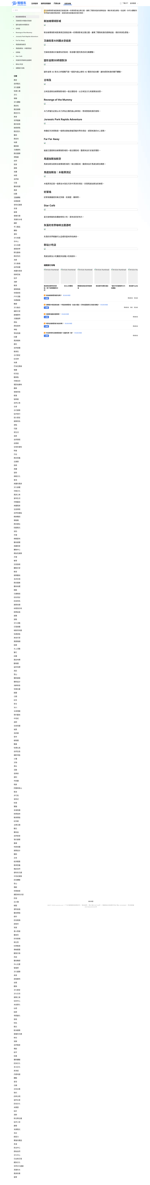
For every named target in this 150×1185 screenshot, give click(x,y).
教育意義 (17, 865)
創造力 (16, 1137)
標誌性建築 (18, 553)
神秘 (15, 329)
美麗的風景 (18, 484)
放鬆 (15, 619)
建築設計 (17, 850)
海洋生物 (17, 579)
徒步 (15, 278)
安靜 (15, 1041)
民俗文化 (17, 1104)
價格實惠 (17, 950)
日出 (15, 454)
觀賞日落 (17, 953)
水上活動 (17, 649)
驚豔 (15, 806)
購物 (15, 230)
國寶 (15, 693)
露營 (15, 1126)
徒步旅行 (17, 414)
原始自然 (17, 1151)
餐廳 (15, 370)
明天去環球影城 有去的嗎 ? (59, 323)
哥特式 (16, 799)
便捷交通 (17, 216)
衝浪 (15, 792)
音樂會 (16, 773)
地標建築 (17, 300)
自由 (15, 957)
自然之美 (17, 403)
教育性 (16, 351)
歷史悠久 (17, 131)
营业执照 (84, 905)
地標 (15, 142)
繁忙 (15, 652)
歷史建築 (17, 109)
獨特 (15, 854)
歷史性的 (17, 256)
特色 (15, 1023)
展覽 (15, 616)
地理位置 (17, 689)
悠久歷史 (17, 418)
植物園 (16, 740)
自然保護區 (18, 513)
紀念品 (16, 374)
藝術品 (16, 832)
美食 (15, 117)
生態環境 (17, 509)
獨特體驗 (17, 1060)
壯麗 (15, 337)
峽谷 (15, 1038)
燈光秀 (16, 942)
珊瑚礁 (16, 520)
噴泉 (15, 784)
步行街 (16, 795)
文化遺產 (17, 87)
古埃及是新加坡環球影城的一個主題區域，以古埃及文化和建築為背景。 (73, 91)
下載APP (125, 3)
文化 (15, 95)
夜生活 (16, 432)
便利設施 (17, 909)
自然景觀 (17, 348)
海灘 (15, 172)
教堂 (15, 572)
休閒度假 (17, 293)
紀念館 (16, 821)
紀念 (15, 700)
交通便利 (17, 150)
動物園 (16, 663)
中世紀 (16, 718)
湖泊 (15, 531)
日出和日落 (18, 1159)
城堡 (15, 729)
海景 (15, 260)
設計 (15, 1111)
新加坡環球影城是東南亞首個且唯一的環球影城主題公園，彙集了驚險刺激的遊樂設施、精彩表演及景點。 (87, 32)
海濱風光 (17, 1129)
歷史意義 (17, 458)
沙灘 (15, 759)
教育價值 (17, 817)
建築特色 (17, 421)
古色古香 (17, 1089)
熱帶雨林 (17, 814)
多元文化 (17, 1067)
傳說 (15, 1049)
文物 (15, 762)
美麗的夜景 (18, 271)
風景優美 (17, 340)
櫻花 (15, 344)
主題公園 (17, 825)
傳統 (15, 887)
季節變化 (17, 1016)
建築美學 (17, 249)
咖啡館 (16, 399)
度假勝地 (17, 979)
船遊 (15, 1012)
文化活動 (17, 623)
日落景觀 (17, 627)
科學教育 (17, 946)
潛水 (15, 766)
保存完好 (17, 597)
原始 (15, 322)
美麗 (15, 469)
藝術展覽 (17, 542)
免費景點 (17, 634)
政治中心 (17, 1148)
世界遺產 (17, 120)
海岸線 (16, 733)
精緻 (15, 590)
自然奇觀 (17, 267)
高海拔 (16, 1071)
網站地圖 (90, 901)
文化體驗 (17, 102)
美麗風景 (17, 506)
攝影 (15, 223)
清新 (15, 1115)
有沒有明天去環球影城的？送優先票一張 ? (64, 333)
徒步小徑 (17, 1122)
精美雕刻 (17, 517)
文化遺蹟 (17, 972)
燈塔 (15, 1019)
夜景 (15, 164)
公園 (15, 696)
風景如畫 (17, 1173)
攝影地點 (17, 755)
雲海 (15, 480)
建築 (15, 168)
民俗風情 (17, 920)
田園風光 (17, 528)
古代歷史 (17, 355)
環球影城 (130, 298)
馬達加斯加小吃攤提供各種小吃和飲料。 (60, 256)
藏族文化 (17, 1162)
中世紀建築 (18, 876)
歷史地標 (17, 660)
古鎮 (15, 1085)
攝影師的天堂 (19, 895)
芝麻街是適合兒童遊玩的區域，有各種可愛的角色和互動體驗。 (69, 52)
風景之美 (17, 495)
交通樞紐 (17, 594)
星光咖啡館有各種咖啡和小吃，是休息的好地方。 (64, 217)
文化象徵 (17, 263)
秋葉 (15, 803)
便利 (15, 777)
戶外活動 (17, 296)
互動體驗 (17, 197)
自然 (15, 161)
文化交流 (17, 994)
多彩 (15, 1133)
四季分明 (17, 1096)
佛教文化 (17, 476)
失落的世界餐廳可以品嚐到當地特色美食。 (61, 237)
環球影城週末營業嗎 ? (57, 314)
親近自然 (17, 869)
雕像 (15, 744)
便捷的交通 (18, 1034)
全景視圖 (17, 711)
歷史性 (16, 106)
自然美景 (17, 836)
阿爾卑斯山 (18, 788)
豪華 (15, 1177)
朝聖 (15, 906)
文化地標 (17, 245)
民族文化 (17, 1063)
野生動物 (17, 252)
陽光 (15, 1027)
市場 (15, 535)
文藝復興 (17, 318)
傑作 (15, 917)
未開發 (16, 1107)
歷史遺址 (17, 524)
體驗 (15, 1078)
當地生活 (17, 498)
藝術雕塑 (17, 961)
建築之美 (17, 997)
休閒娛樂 (17, 201)
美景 (15, 975)
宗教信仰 (17, 381)
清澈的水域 (18, 219)
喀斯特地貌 (18, 630)
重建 (15, 843)
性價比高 (17, 748)
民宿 (15, 898)
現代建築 (17, 839)
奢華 (15, 561)
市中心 (16, 241)
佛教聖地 (17, 539)
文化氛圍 (17, 238)
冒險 (15, 473)
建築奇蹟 (17, 605)
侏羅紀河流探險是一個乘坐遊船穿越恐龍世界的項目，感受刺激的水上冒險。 (75, 131)
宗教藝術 (17, 502)
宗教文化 (17, 491)
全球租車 (34, 3)
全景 (15, 407)
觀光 (15, 828)
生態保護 (17, 726)
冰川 (15, 707)
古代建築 (17, 410)
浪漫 (15, 208)
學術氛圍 (17, 333)
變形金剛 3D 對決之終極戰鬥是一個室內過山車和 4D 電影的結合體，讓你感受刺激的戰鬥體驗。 (83, 72)
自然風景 (17, 1045)
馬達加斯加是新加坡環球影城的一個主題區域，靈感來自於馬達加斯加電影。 (75, 164)
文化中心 (17, 1155)
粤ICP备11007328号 (94, 905)
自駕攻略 (67, 4)
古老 (15, 858)
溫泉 (15, 436)
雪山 (15, 674)
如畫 (15, 1056)
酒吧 (15, 722)
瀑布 (15, 234)
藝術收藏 (17, 586)
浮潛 (15, 557)
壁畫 (15, 396)
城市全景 (17, 1100)
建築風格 (17, 289)
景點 (15, 425)
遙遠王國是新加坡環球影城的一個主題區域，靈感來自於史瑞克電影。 (72, 150)
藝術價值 (17, 913)
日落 (15, 183)
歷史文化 (17, 113)
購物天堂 (17, 568)
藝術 (15, 135)
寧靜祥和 (17, 392)
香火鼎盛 (17, 931)
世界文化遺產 (19, 1166)
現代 (15, 1093)
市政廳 (16, 781)
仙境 (15, 1008)
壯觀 (15, 194)
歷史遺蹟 (17, 153)
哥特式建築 (18, 205)
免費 (15, 363)
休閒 (15, 175)
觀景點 (16, 377)
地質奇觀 (17, 847)
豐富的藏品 (18, 1140)
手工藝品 (17, 227)
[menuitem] (123, 2)
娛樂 (15, 645)
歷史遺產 (17, 583)
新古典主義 (18, 1118)
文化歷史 (17, 990)
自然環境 (17, 440)
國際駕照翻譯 (46, 3)
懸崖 (15, 451)
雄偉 (15, 212)
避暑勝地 (17, 315)
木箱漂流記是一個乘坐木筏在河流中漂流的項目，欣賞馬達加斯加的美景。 (74, 184)
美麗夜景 (17, 546)
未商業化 (17, 1005)
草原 (15, 928)
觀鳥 (15, 986)
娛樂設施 (17, 612)
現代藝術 (17, 715)
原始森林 (17, 326)
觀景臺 (16, 146)
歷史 (15, 80)
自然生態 (17, 751)
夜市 (15, 737)
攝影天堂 (17, 311)
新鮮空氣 (17, 274)
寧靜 (15, 98)
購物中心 (17, 550)
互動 (15, 770)
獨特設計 (17, 682)
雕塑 (15, 304)
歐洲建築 (17, 1030)
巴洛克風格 (18, 366)
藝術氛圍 (17, 186)
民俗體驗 (17, 880)
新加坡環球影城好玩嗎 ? (58, 295)
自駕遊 (16, 443)
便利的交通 (18, 873)
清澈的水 (17, 1170)
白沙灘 (16, 902)
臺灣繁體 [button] (133, 3)
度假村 (16, 924)
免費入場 (17, 91)
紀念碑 (16, 359)
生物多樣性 (18, 447)
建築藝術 (17, 575)
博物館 (16, 157)
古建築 (16, 462)
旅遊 (15, 465)
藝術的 (16, 935)
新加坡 (136, 298)
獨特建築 (17, 678)
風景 (15, 190)
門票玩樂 (57, 3)
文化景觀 (17, 487)
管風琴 (16, 968)
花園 (15, 429)
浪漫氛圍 (17, 810)
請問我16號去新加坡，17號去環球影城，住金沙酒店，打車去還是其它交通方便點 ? (77, 305)
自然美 (16, 179)
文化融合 (17, 307)
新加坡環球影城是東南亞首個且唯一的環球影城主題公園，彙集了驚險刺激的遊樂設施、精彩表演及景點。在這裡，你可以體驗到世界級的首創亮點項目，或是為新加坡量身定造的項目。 (90, 11)
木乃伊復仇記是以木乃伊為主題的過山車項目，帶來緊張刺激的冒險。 (72, 111)
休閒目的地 (18, 608)
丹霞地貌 (17, 1074)
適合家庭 (17, 124)
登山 (15, 884)
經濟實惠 (17, 861)
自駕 (15, 983)
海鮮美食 (17, 685)
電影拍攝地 (18, 385)
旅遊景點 (17, 128)
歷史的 (16, 139)
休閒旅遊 (17, 891)
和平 (15, 1052)
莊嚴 (15, 656)
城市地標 (17, 667)
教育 (15, 285)
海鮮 (15, 282)
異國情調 (17, 641)
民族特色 (17, 601)
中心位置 (17, 964)
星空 (15, 1082)
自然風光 (17, 84)
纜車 (15, 388)
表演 (15, 1144)
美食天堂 (17, 638)
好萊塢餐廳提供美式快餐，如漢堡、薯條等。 (62, 197)
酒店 (15, 671)
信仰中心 (17, 1001)
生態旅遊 (17, 564)
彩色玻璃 (17, 939)
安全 (15, 704)
